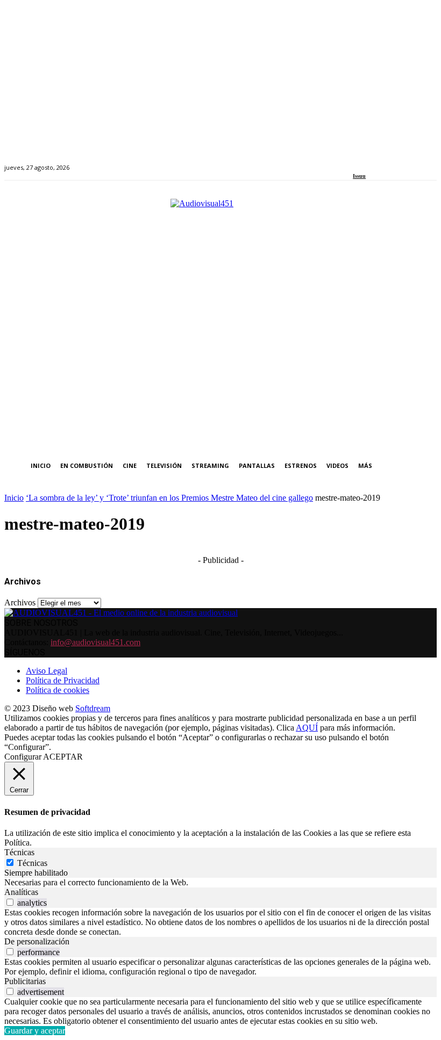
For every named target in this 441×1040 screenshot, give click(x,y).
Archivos (19, 602)
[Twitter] (393, 161)
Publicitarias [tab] (25, 981)
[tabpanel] (220, 882)
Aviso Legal (46, 670)
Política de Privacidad (62, 680)
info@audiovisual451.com (95, 642)
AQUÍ (307, 727)
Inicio (14, 497)
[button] (426, 466)
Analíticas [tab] (21, 892)
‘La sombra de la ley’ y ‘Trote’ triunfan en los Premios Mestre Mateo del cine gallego (169, 497)
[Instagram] (368, 161)
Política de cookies (57, 690)
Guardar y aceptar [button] (34, 1030)
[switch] (9, 902)
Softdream (92, 708)
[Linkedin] (381, 161)
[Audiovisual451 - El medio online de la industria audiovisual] (220, 320)
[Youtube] (405, 161)
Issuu (359, 176)
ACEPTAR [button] (63, 756)
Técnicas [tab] (19, 852)
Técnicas (32, 863)
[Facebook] (356, 161)
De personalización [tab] (36, 941)
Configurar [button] (22, 756)
